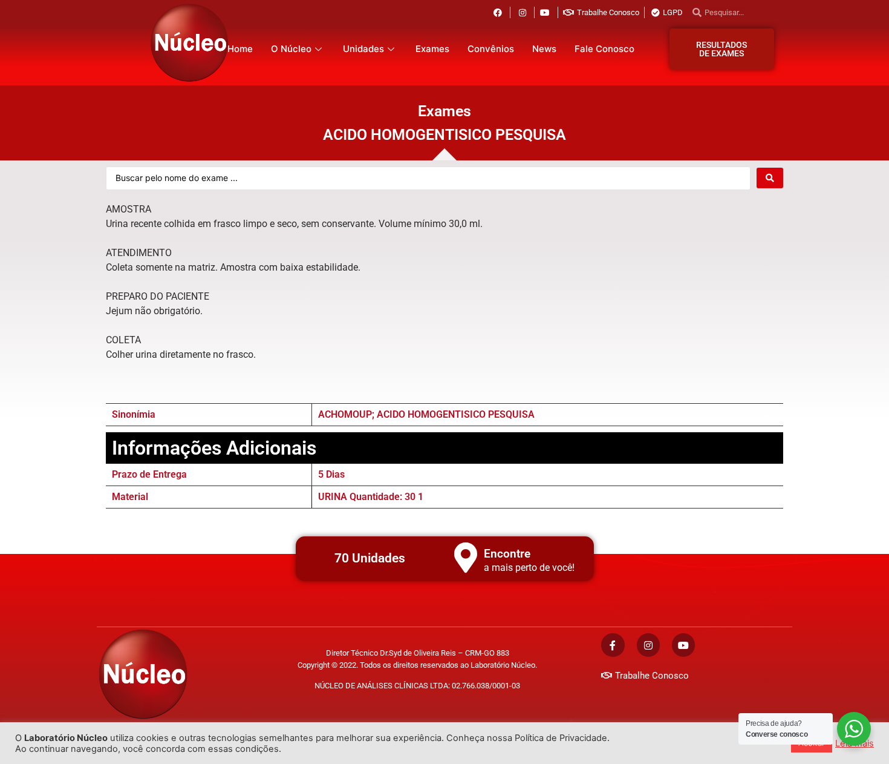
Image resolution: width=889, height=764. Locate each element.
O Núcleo (291, 48)
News (544, 48)
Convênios (490, 48)
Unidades (363, 48)
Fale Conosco (604, 48)
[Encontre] (466, 557)
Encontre (507, 554)
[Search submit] (770, 178)
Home (240, 48)
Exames (432, 48)
